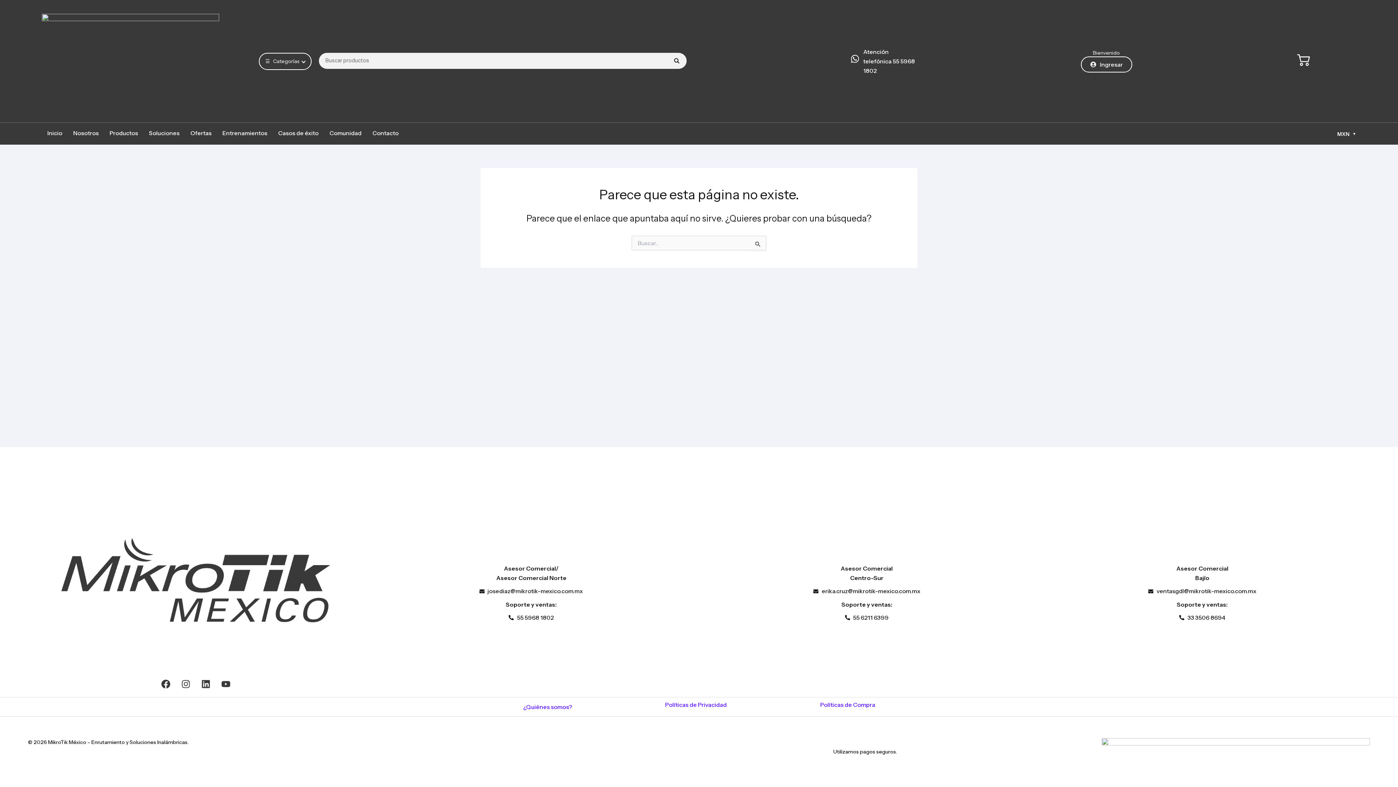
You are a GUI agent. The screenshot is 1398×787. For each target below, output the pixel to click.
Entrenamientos (244, 133)
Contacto (385, 133)
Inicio (54, 133)
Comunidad (345, 133)
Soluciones (164, 133)
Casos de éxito (298, 133)
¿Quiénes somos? (547, 706)
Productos (124, 133)
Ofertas (201, 133)
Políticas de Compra (847, 704)
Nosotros (86, 133)
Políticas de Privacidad (696, 704)
